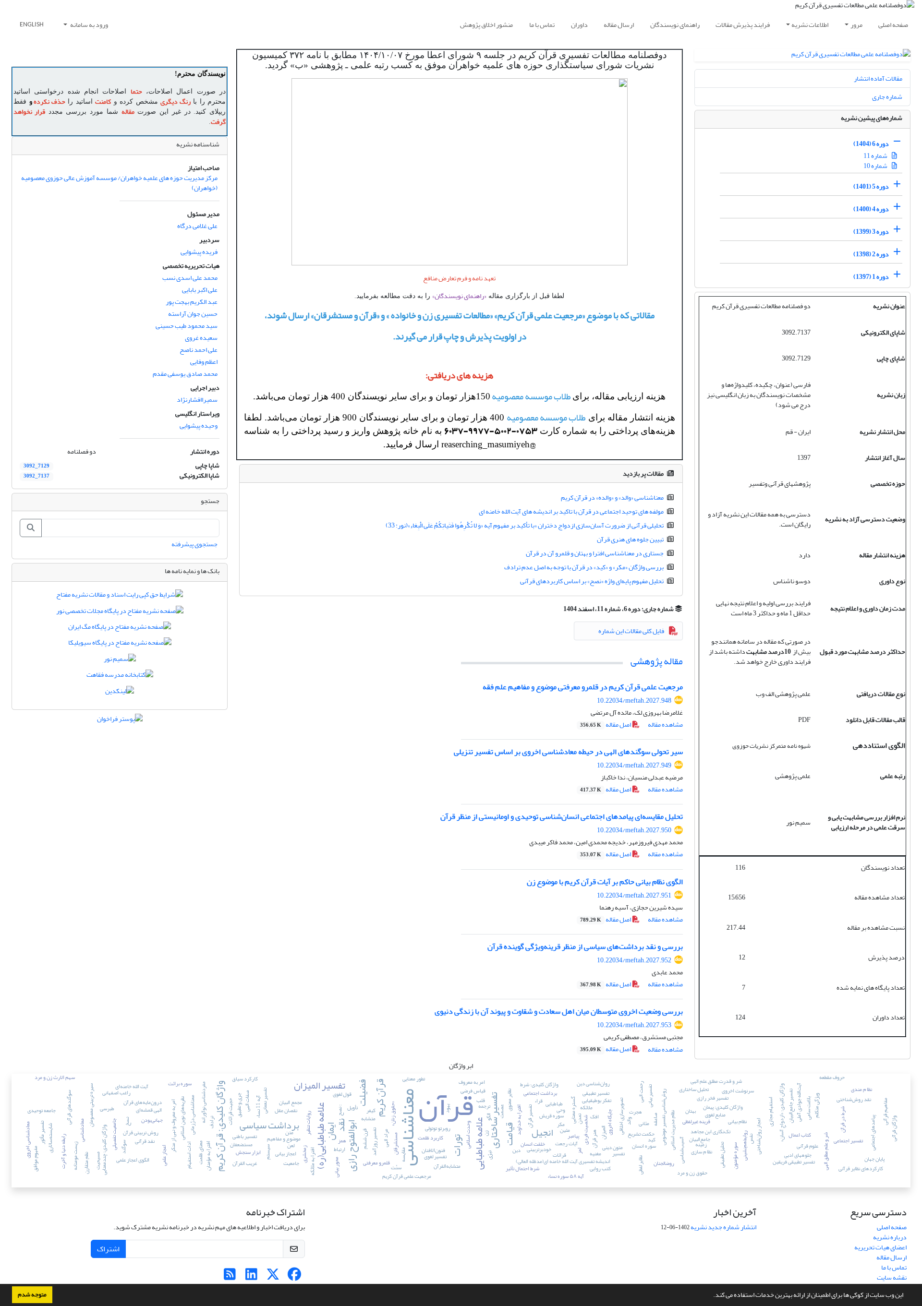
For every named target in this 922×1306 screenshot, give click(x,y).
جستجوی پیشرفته (194, 544)
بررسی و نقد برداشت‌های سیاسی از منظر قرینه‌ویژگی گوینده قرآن (585, 946)
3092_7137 (36, 476)
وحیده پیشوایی (199, 425)
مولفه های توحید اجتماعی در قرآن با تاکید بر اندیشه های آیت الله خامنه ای (571, 511)
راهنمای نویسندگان (675, 24)
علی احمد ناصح (199, 349)
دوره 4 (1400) (871, 209)
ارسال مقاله (619, 24)
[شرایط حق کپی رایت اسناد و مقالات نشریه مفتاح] (119, 596)
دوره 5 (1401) (871, 186)
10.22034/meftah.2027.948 (634, 700)
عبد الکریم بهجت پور (192, 301)
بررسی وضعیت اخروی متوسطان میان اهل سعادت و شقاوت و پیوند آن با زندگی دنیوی (559, 1011)
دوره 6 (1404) (871, 143)
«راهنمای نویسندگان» (459, 295)
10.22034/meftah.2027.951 (634, 895)
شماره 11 (875, 155)
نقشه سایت (892, 1277)
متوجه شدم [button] (32, 1294)
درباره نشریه (890, 1237)
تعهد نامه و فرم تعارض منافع (459, 278)
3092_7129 (36, 466)
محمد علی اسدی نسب (190, 277)
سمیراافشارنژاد (197, 399)
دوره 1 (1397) (871, 276)
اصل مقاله (606, 724)
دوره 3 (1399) (871, 231)
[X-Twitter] (273, 1276)
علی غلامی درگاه (197, 225)
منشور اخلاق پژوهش (486, 24)
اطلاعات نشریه (809, 24)
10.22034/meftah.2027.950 (634, 830)
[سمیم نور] (120, 660)
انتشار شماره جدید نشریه (723, 1227)
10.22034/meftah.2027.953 (634, 1024)
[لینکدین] (119, 692)
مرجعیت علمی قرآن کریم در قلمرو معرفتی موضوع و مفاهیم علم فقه (583, 687)
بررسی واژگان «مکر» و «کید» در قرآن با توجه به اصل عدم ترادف (584, 567)
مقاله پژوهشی (657, 661)
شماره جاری (887, 96)
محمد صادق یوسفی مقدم (185, 373)
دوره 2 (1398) (871, 254)
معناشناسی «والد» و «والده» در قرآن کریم (612, 497)
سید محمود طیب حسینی (187, 325)
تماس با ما (542, 24)
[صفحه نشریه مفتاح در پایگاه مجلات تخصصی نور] (119, 612)
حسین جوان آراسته (193, 313)
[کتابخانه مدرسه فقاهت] (119, 677)
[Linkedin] (251, 1276)
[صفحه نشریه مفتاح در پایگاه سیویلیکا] (119, 644)
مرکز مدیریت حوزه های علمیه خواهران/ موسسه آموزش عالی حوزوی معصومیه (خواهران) (119, 182)
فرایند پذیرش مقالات (743, 24)
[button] (710, 1295)
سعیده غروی (201, 337)
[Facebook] (294, 1276)
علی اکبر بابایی (200, 289)
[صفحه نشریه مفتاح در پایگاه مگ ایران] (119, 628)
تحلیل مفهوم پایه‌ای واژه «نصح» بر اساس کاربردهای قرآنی (592, 581)
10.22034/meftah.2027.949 (634, 765)
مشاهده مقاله (665, 724)
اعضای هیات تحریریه (880, 1247)
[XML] (557, 608)
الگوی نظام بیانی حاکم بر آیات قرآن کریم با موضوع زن (605, 882)
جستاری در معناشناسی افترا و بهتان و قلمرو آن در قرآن (595, 553)
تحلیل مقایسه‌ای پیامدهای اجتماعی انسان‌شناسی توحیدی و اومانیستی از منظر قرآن (561, 816)
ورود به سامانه (88, 24)
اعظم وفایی (204, 361)
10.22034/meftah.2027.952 (634, 960)
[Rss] (229, 1276)
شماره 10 (875, 165)
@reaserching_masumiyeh (488, 444)
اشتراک (108, 1249)
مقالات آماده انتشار (878, 78)
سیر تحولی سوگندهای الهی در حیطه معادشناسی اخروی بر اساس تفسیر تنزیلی (568, 751)
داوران (579, 24)
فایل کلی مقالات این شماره (631, 630)
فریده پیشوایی (199, 251)
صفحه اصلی (893, 24)
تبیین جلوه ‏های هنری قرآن (630, 539)
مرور (856, 24)
